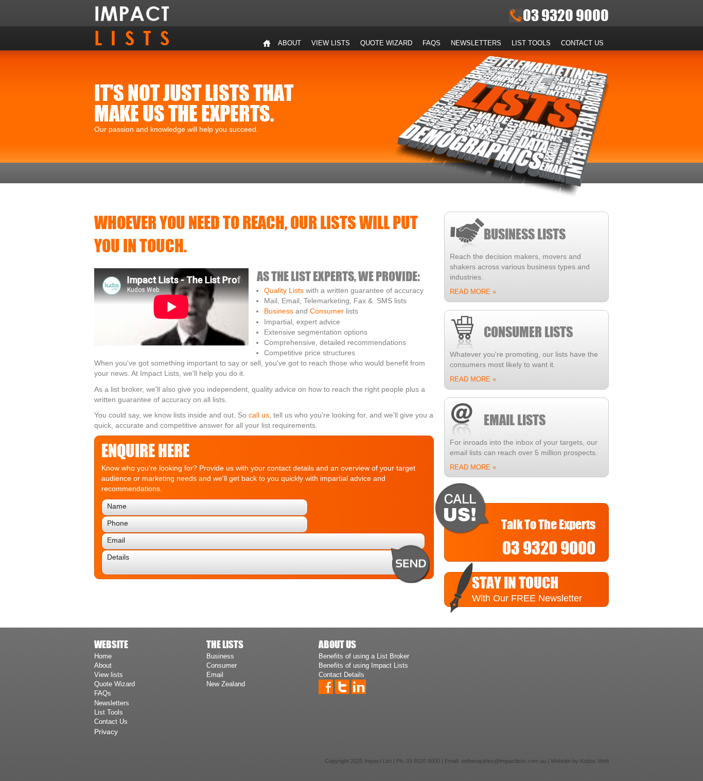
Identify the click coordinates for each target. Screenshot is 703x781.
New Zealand (225, 684)
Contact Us (582, 43)
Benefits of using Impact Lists (363, 665)
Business (278, 311)
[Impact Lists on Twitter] (342, 686)
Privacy (106, 731)
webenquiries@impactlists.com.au (503, 761)
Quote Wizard (386, 43)
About (289, 43)
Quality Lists (284, 290)
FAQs (432, 43)
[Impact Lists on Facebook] (326, 686)
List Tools (531, 43)
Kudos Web (594, 761)
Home (266, 43)
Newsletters (476, 43)
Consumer (327, 311)
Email (214, 675)
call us (259, 415)
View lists (330, 43)
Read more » (473, 292)
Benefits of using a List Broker (364, 656)
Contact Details (341, 675)
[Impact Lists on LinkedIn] (358, 686)
